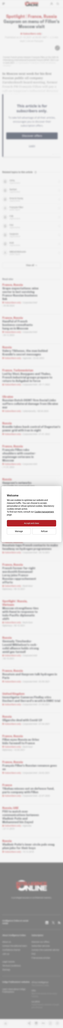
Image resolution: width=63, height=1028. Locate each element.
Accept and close (31, 523)
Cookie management (44, 511)
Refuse (44, 531)
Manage (19, 531)
